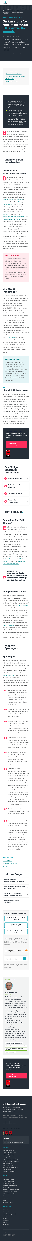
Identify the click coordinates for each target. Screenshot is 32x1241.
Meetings (20, 199)
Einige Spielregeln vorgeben (14, 486)
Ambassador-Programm (10, 863)
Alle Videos (6, 1196)
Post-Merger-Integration (10, 1185)
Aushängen (10, 625)
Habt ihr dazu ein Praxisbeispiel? (16, 925)
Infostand (5, 866)
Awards (5, 1222)
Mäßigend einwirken (15, 478)
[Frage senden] (24, 958)
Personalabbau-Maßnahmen (12, 219)
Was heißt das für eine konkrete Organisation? (16, 918)
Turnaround (6, 1187)
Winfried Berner (7, 54)
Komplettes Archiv (8, 1202)
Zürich (26, 1117)
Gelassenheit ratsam (15, 494)
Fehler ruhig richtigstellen (13, 501)
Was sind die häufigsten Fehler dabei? (16, 931)
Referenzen (6, 1220)
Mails (4, 625)
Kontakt (5, 1218)
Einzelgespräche (8, 199)
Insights (9, 9)
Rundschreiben (7, 204)
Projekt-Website (7, 861)
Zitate (4, 1200)
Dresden (21, 1117)
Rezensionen (6, 1198)
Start (4, 9)
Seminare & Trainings (9, 1171)
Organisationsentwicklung (10, 1159)
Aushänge (19, 202)
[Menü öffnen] (27, 2)
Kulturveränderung (8, 1155)
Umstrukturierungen (9, 216)
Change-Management (9, 1152)
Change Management (9, 1181)
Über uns (5, 1209)
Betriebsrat (6, 214)
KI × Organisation (8, 1169)
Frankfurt (21, 1115)
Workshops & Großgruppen (10, 1167)
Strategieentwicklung (9, 1179)
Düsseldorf (15, 1117)
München (9, 1115)
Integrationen (21, 216)
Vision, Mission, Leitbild (9, 1194)
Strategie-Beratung (8, 1150)
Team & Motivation (8, 1165)
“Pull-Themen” (9, 559)
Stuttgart (5, 1117)
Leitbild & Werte (7, 1163)
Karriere (5, 1216)
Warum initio (6, 1212)
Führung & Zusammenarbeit (11, 1189)
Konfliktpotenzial (8, 675)
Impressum (6, 1224)
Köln (10, 1117)
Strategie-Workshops (9, 1157)
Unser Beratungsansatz (9, 1214)
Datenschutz (26, 1235)
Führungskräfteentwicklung (11, 1161)
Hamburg (15, 1115)
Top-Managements (22, 605)
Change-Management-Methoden (11, 10)
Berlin (4, 1115)
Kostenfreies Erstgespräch (12, 445)
